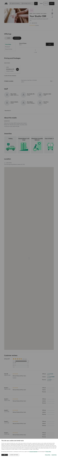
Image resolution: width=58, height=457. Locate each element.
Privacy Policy (48, 451)
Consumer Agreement (33, 451)
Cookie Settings (14, 454)
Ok (4, 454)
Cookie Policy (54, 454)
